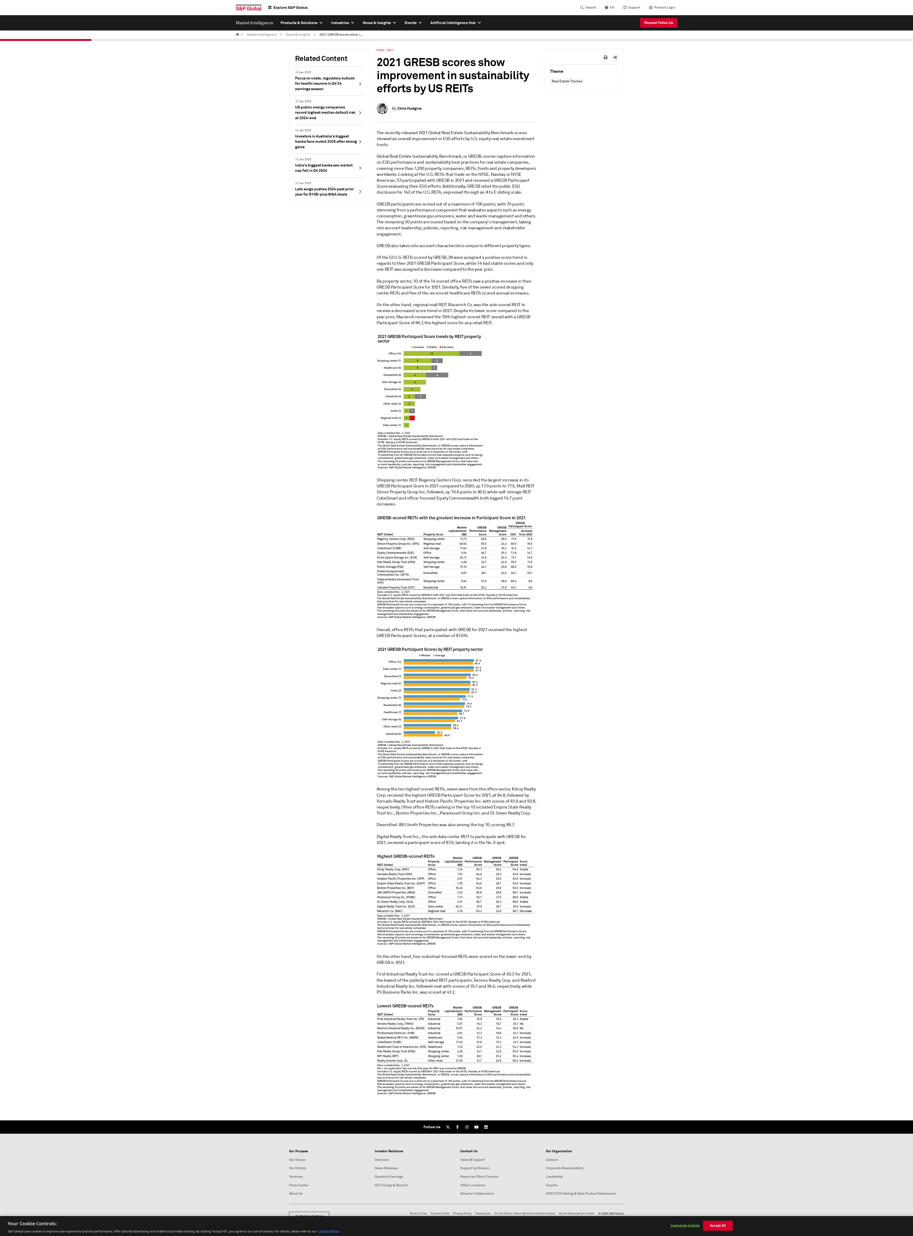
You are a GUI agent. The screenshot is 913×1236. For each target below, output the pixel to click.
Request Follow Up (658, 22)
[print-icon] (605, 57)
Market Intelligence (262, 35)
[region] (456, 1226)
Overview (382, 1160)
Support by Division (475, 1168)
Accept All (718, 1225)
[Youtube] (476, 1127)
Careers (552, 1160)
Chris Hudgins (409, 108)
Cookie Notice (440, 1213)
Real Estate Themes (567, 81)
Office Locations (472, 1185)
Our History (297, 1168)
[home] (237, 35)
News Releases (386, 1168)
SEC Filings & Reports (391, 1185)
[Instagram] (467, 1127)
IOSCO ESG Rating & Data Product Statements (581, 1194)
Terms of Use (418, 1213)
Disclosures (482, 1213)
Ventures (296, 1177)
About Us (296, 1194)
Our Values (297, 1160)
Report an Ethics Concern (479, 1177)
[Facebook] (457, 1127)
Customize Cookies (685, 1225)
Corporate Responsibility (564, 1168)
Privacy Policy (462, 1213)
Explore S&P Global (290, 7)
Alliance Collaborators (477, 1194)
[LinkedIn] (486, 1127)
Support (634, 7)
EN (612, 7)
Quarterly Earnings (389, 1177)
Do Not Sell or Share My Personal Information (524, 1213)
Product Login (664, 7)
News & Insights (298, 35)
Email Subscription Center (576, 1213)
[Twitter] (448, 1127)
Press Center (299, 1185)
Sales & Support (472, 1160)
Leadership (554, 1177)
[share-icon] (615, 57)
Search (590, 7)
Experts (552, 1185)
